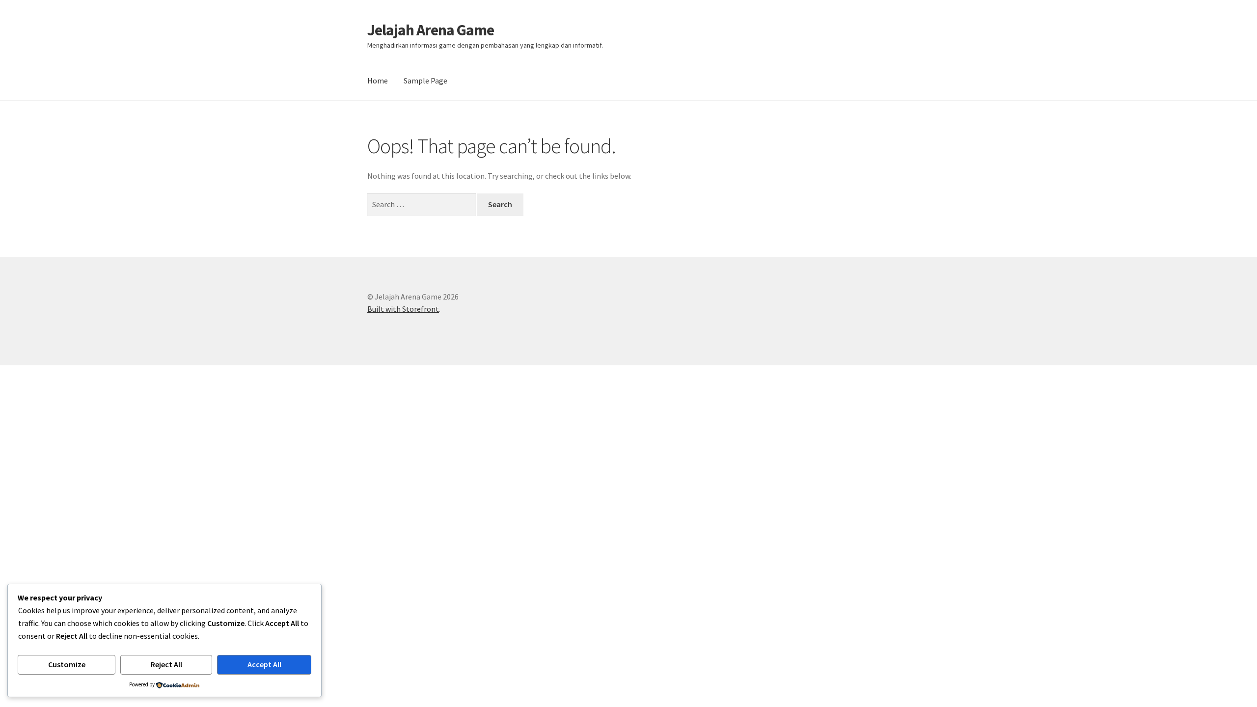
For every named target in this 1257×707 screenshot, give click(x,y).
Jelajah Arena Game (430, 30)
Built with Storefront (403, 309)
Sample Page (425, 80)
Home (377, 80)
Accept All (264, 664)
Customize (66, 664)
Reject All (166, 664)
